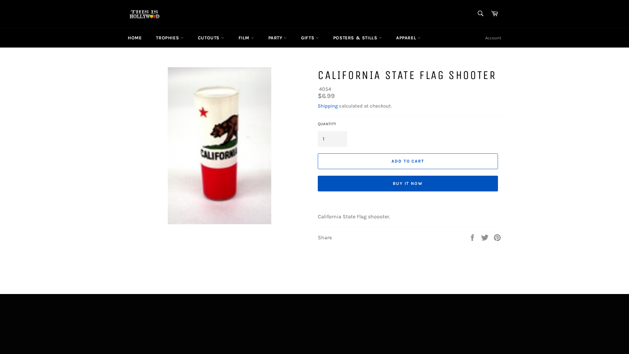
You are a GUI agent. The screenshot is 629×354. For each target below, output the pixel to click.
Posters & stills (356, 38)
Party (276, 38)
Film (244, 38)
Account (493, 37)
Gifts (308, 38)
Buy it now (408, 183)
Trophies (168, 38)
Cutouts (209, 38)
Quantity (327, 124)
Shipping (328, 106)
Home (135, 38)
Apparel (407, 38)
